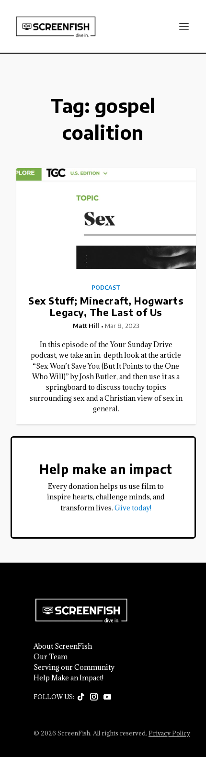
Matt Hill (86, 325)
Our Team (51, 657)
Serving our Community (74, 667)
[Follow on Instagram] (94, 697)
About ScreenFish (63, 646)
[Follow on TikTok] (81, 697)
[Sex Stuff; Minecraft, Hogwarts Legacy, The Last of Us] (106, 218)
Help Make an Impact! (68, 678)
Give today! (132, 507)
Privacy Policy (169, 733)
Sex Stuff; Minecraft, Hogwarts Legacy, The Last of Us (105, 306)
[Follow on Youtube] (107, 697)
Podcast (106, 287)
